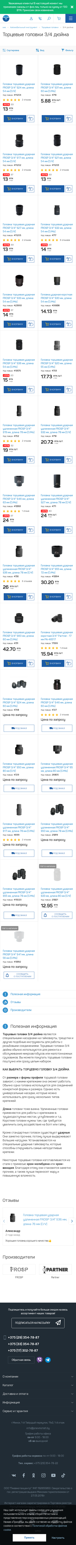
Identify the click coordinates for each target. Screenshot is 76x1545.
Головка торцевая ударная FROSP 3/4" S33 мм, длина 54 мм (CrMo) (19, 298)
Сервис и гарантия (15, 1411)
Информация (11, 1402)
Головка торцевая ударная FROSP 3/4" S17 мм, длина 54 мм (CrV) (19, 158)
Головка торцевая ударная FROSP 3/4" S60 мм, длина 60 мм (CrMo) (19, 636)
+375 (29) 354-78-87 (23, 1337)
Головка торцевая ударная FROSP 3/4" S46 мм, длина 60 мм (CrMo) (57, 703)
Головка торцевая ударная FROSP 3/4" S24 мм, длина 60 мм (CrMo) (19, 703)
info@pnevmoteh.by (38, 1428)
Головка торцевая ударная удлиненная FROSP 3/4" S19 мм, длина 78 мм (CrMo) (19, 429)
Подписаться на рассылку (32, 1322)
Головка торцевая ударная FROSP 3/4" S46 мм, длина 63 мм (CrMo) (19, 499)
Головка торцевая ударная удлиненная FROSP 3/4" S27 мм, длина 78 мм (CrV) (57, 499)
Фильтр (69, 50)
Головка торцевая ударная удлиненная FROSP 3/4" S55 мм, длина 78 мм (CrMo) (19, 892)
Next (72, 1221)
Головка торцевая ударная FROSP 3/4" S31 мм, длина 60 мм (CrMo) (57, 88)
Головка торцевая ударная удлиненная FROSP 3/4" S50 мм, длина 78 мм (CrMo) (57, 828)
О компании (10, 1376)
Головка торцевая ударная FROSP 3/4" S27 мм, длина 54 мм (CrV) (19, 228)
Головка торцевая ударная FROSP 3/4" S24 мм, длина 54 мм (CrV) (19, 88)
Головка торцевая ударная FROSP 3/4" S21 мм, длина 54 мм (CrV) (57, 158)
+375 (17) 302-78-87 (23, 1350)
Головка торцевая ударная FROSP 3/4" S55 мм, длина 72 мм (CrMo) (57, 569)
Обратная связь (21, 1359)
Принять (29, 1537)
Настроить (58, 1537)
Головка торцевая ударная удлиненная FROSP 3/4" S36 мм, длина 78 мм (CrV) (19, 569)
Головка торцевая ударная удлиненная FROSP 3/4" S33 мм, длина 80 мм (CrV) (57, 892)
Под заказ (21, 728)
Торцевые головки (50, 27)
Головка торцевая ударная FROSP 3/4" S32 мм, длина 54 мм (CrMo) (57, 228)
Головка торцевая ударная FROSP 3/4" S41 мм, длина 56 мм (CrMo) (19, 954)
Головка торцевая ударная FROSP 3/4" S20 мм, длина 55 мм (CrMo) (57, 363)
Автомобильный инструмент (23, 27)
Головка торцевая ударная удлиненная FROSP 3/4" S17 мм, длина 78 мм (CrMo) (19, 828)
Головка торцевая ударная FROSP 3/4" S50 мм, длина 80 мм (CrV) (19, 767)
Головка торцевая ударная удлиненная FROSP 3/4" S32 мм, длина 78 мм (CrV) (57, 429)
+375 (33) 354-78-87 (23, 1344)
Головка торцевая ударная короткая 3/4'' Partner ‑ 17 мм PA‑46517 (57, 636)
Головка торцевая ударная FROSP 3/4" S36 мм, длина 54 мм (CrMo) (19, 363)
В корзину (17, 118)
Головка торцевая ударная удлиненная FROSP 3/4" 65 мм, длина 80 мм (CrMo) (57, 767)
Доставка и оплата (15, 1394)
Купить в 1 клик (30, 118)
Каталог (8, 1385)
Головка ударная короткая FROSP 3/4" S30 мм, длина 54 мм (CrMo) (56, 298)
